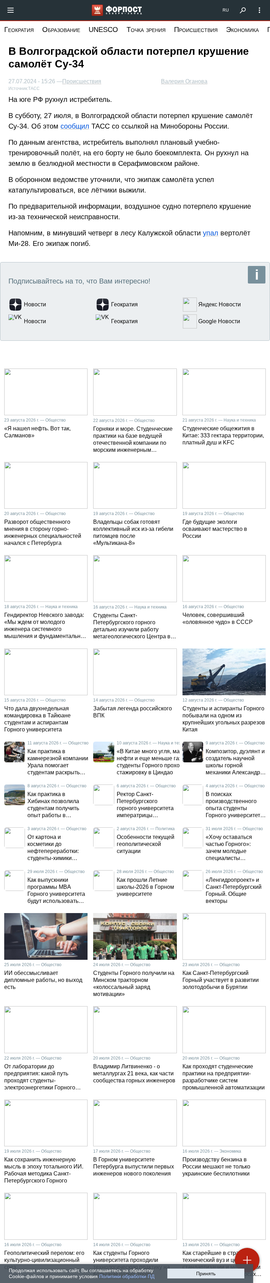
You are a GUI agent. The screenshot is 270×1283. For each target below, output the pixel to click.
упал (210, 233)
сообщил (74, 126)
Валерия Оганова (184, 81)
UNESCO (103, 29)
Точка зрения (146, 29)
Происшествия (196, 29)
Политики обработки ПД (126, 1276)
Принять (206, 1273)
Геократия (19, 29)
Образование (61, 29)
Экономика (242, 29)
